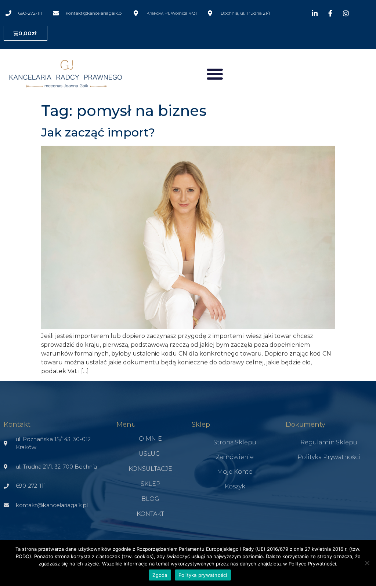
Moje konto (235, 471)
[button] (215, 74)
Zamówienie (235, 457)
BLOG (150, 498)
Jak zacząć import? (98, 132)
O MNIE (150, 438)
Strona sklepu (234, 442)
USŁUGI (150, 453)
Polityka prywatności (328, 457)
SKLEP (150, 483)
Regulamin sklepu (328, 442)
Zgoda (159, 575)
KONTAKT (150, 513)
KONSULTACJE (150, 468)
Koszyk (235, 486)
